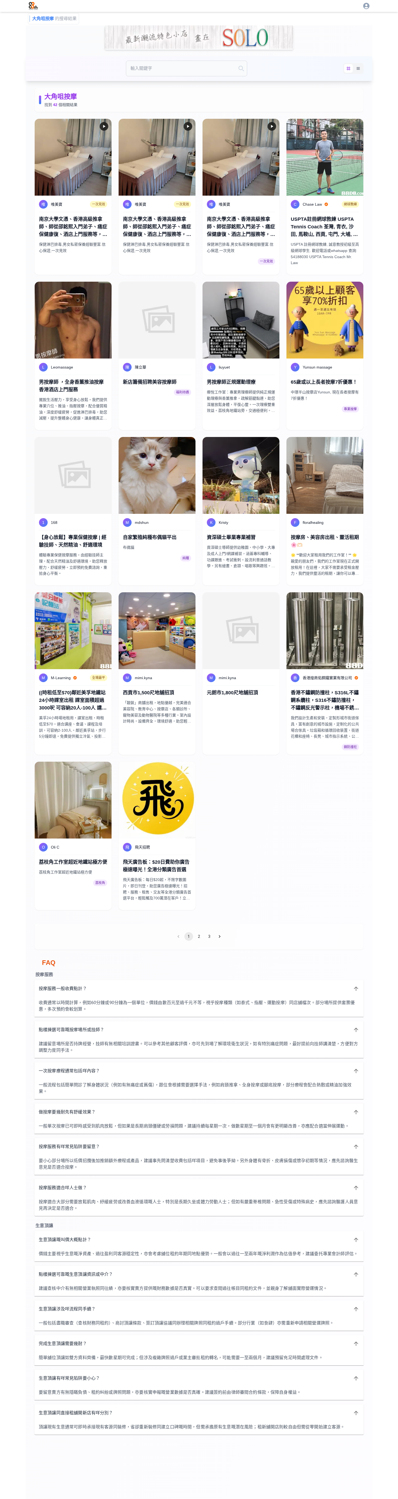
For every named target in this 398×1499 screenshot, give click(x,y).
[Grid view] (348, 68)
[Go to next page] (219, 936)
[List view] (358, 68)
